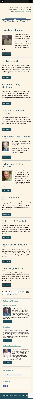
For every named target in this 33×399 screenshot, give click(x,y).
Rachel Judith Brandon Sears (12, 346)
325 (20, 292)
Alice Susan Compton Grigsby (13, 111)
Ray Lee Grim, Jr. (10, 61)
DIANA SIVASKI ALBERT (15, 244)
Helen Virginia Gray (12, 268)
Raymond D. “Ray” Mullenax (11, 85)
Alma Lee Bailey (10, 197)
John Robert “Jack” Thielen (16, 136)
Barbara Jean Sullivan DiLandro (13, 165)
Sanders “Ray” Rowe (9, 305)
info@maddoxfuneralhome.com (22, 11)
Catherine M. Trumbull (14, 221)
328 (3, 294)
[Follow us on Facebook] (4, 386)
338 (13, 294)
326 (24, 292)
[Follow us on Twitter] (7, 386)
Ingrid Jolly (6, 327)
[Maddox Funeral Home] (16, 20)
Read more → (6, 54)
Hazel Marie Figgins (12, 30)
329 (7, 294)
